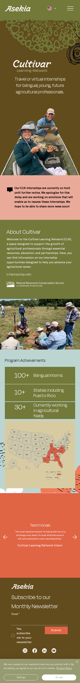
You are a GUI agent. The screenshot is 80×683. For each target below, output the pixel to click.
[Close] (74, 664)
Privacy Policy (64, 668)
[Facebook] (34, 650)
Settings (21, 677)
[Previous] (5, 537)
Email (15, 614)
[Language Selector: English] (52, 8)
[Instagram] (25, 650)
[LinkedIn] (44, 650)
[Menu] (70, 8)
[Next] (75, 537)
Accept (59, 677)
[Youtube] (54, 650)
